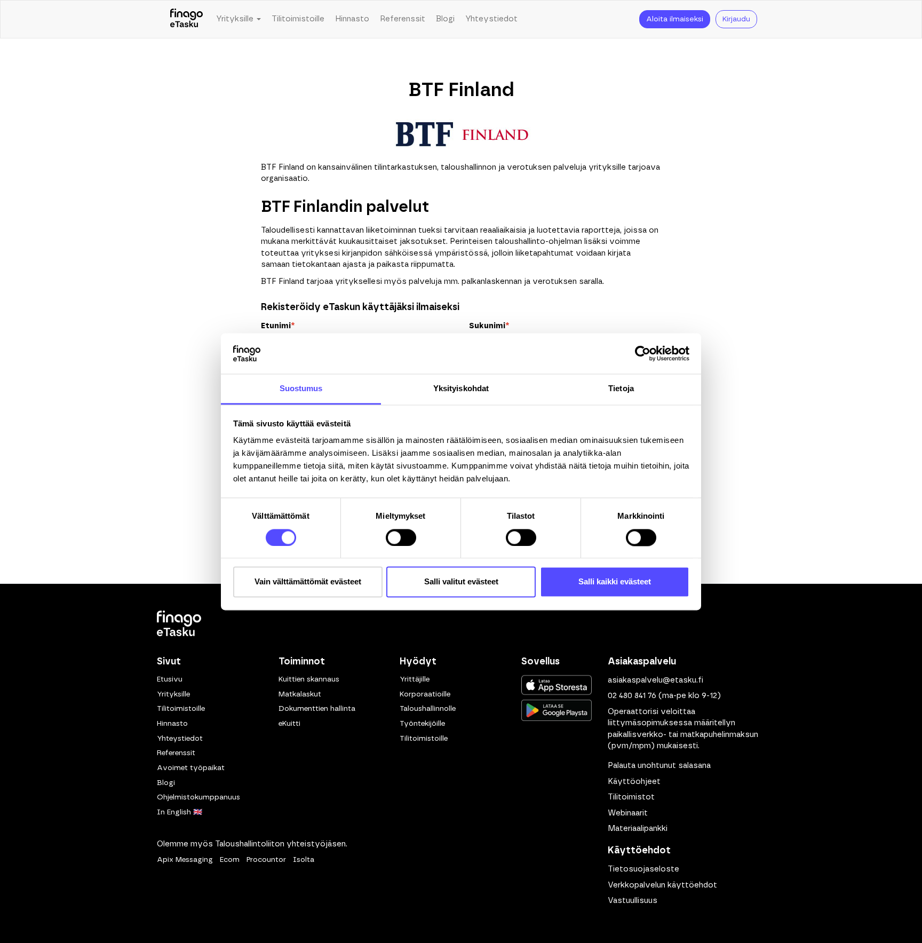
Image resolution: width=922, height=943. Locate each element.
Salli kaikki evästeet (614, 582)
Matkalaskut (300, 694)
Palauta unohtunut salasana (659, 766)
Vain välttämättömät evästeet (308, 582)
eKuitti (289, 723)
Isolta (303, 859)
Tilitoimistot (631, 797)
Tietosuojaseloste (643, 869)
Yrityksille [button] (236, 19)
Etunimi (278, 326)
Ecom (230, 859)
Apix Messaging (185, 859)
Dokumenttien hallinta (317, 708)
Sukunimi (489, 326)
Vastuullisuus (632, 901)
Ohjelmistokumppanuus (198, 797)
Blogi (445, 19)
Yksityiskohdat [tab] (461, 388)
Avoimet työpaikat (191, 768)
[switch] (401, 537)
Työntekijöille (422, 723)
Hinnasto (352, 19)
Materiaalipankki (637, 829)
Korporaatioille (425, 694)
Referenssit (402, 19)
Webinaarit (628, 813)
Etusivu (169, 679)
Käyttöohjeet (634, 782)
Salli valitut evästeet (461, 582)
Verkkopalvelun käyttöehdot (662, 885)
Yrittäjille (415, 679)
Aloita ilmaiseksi (674, 19)
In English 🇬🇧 (179, 812)
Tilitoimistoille (298, 19)
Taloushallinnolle (428, 708)
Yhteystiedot (491, 19)
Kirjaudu (736, 19)
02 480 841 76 (632, 696)
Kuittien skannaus (309, 679)
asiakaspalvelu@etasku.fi (655, 680)
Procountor (266, 859)
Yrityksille (173, 694)
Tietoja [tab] (621, 388)
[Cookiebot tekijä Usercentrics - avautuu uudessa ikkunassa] (642, 353)
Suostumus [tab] (301, 388)
